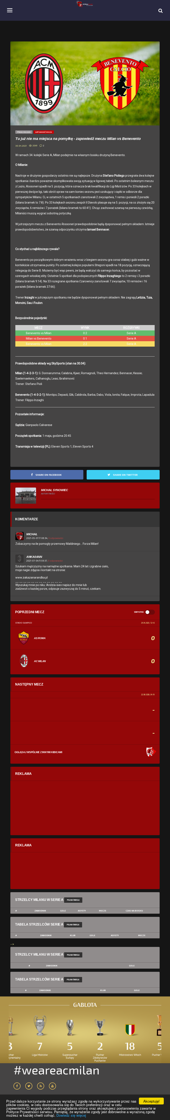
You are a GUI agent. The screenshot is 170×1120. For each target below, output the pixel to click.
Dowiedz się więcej (71, 1115)
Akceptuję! (151, 1101)
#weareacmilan (56, 1069)
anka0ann (34, 556)
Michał (31, 534)
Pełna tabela (73, 900)
